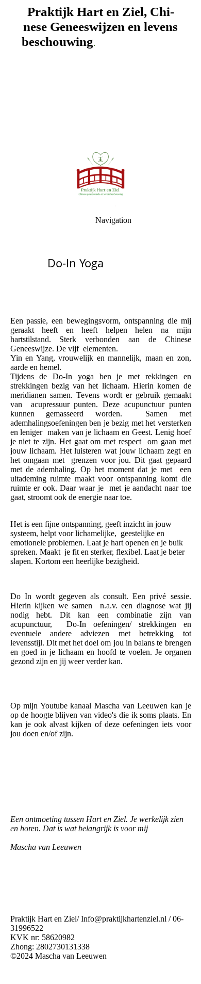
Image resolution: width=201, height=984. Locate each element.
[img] (100, 175)
